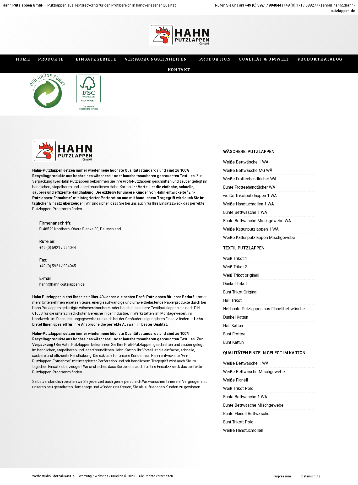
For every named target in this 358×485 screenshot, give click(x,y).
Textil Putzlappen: (244, 248)
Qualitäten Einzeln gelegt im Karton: (264, 352)
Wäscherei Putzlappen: (249, 151)
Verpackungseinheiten (155, 59)
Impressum (282, 476)
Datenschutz (310, 476)
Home (23, 59)
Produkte (51, 59)
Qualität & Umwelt (264, 59)
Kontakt (179, 69)
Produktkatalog (320, 59)
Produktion (215, 59)
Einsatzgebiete (96, 59)
